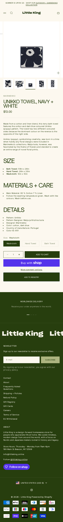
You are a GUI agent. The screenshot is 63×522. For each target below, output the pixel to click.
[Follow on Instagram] (31, 490)
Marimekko (9, 96)
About (6, 382)
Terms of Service (11, 415)
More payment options (31, 269)
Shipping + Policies (12, 393)
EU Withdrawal (10, 419)
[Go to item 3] (30, 84)
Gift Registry (9, 402)
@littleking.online (18, 459)
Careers (7, 410)
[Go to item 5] (52, 84)
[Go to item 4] (41, 84)
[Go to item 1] (8, 84)
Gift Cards (8, 406)
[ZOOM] (58, 73)
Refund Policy (10, 397)
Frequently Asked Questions (11, 387)
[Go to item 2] (19, 84)
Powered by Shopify (42, 497)
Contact (7, 378)
